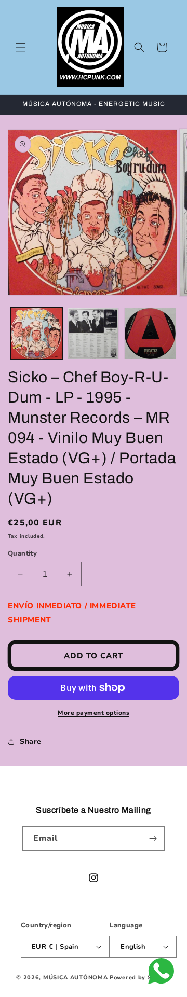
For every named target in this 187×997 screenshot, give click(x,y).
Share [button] (31, 741)
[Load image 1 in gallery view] (36, 333)
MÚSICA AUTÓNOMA (75, 977)
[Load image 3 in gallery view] (150, 333)
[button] (20, 47)
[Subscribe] (152, 838)
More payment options (93, 713)
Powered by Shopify (140, 977)
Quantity (22, 553)
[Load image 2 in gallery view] (93, 333)
